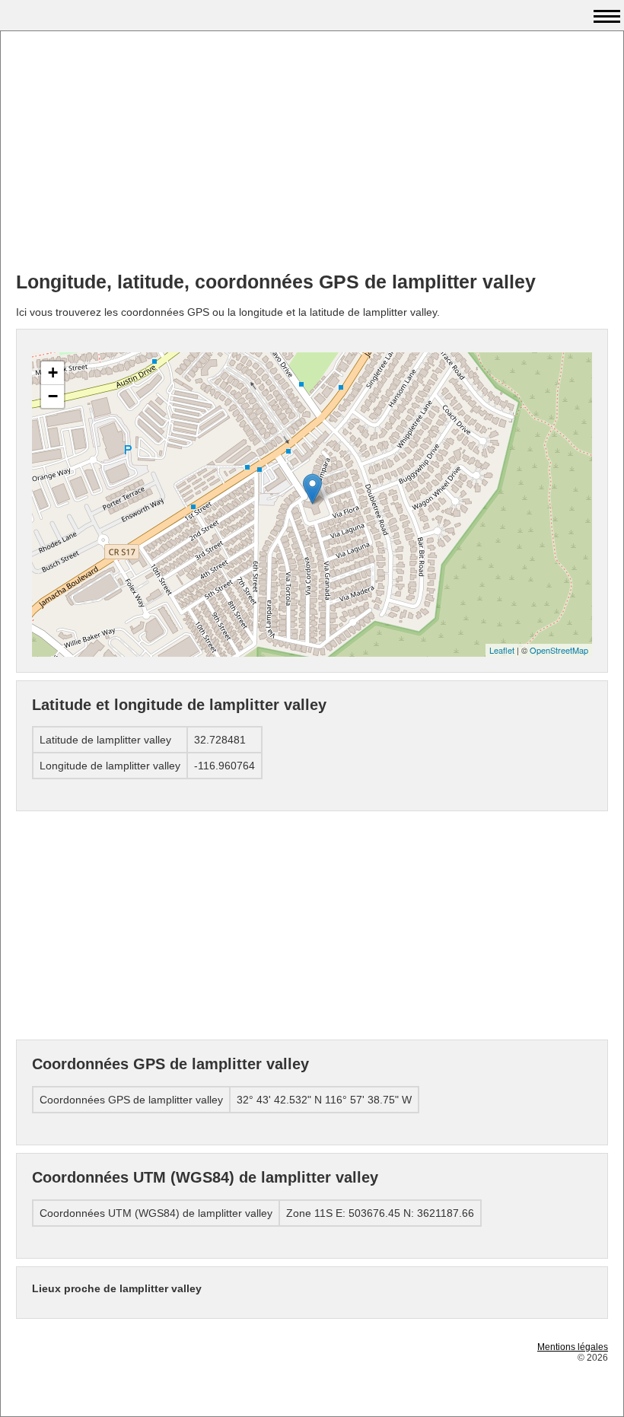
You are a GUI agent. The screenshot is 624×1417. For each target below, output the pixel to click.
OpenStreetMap (559, 650)
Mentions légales (572, 1347)
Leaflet (501, 650)
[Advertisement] (312, 153)
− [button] (53, 396)
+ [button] (53, 372)
